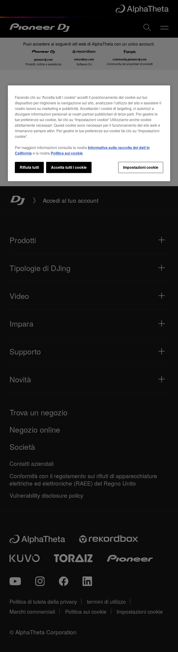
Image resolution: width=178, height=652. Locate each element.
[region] (89, 133)
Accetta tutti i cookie (69, 167)
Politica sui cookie (67, 153)
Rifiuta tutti (29, 167)
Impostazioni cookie (140, 167)
